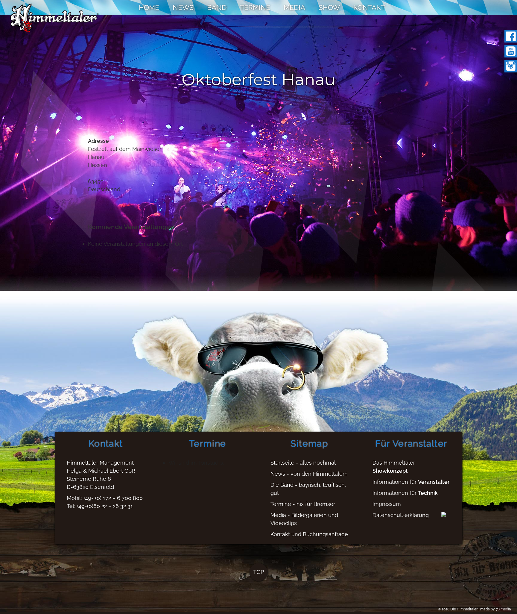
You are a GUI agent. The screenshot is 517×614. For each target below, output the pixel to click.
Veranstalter (434, 482)
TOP (258, 572)
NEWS (183, 7)
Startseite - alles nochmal (303, 463)
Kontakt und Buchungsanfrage (309, 534)
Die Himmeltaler (464, 609)
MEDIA (294, 7)
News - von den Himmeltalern (309, 474)
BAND (216, 7)
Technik (428, 493)
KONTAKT (369, 7)
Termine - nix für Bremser (302, 504)
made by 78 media (495, 609)
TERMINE (255, 7)
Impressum (386, 504)
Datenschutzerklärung (400, 515)
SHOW (329, 7)
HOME (149, 7)
